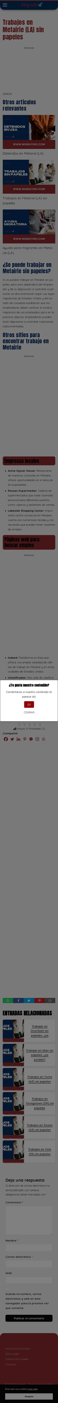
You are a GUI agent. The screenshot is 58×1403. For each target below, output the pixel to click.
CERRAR (29, 712)
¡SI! (29, 704)
